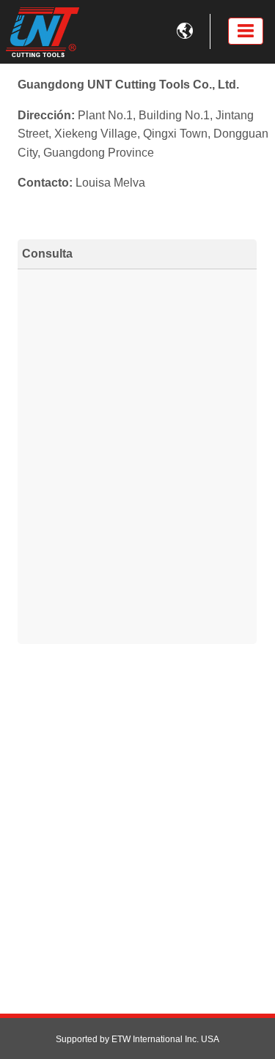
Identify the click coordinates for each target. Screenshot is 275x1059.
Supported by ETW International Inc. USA (137, 1039)
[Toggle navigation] (245, 31)
